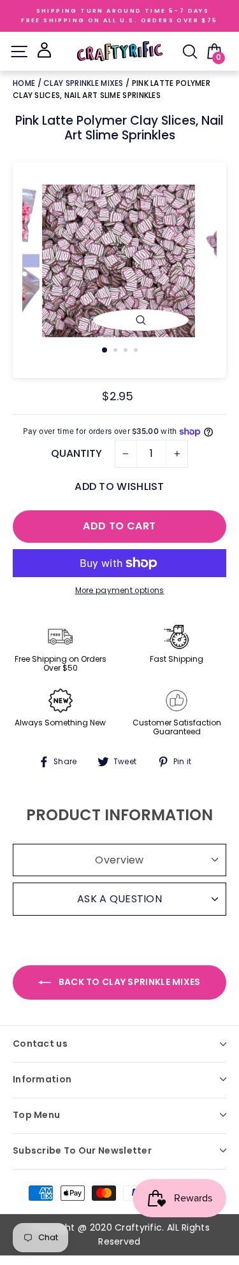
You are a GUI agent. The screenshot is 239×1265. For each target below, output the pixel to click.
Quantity (76, 453)
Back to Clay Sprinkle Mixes (128, 981)
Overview (119, 860)
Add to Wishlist (119, 486)
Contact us (40, 1043)
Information (42, 1079)
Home (25, 83)
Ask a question (119, 898)
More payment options (119, 590)
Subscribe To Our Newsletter (82, 1150)
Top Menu (36, 1114)
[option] (120, 261)
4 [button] (137, 351)
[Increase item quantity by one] (177, 454)
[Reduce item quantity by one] (126, 454)
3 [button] (127, 351)
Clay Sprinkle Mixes (83, 83)
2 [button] (116, 351)
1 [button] (105, 350)
